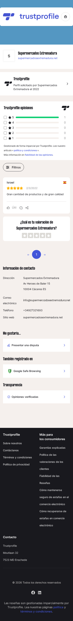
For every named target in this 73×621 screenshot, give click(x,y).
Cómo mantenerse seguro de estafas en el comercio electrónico (54, 497)
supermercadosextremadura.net (37, 58)
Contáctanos (11, 450)
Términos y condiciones (17, 457)
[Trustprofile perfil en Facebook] (33, 592)
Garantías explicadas (52, 447)
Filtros (16, 167)
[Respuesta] (20, 208)
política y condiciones (25, 150)
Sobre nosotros (12, 443)
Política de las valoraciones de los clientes (51, 461)
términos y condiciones (36, 611)
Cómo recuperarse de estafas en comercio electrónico (52, 518)
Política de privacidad (16, 464)
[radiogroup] (36, 235)
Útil (13, 207)
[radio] (24, 235)
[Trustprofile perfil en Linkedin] (40, 592)
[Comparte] (26, 208)
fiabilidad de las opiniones (39, 154)
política (58, 607)
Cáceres (37, 289)
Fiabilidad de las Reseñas (49, 479)
